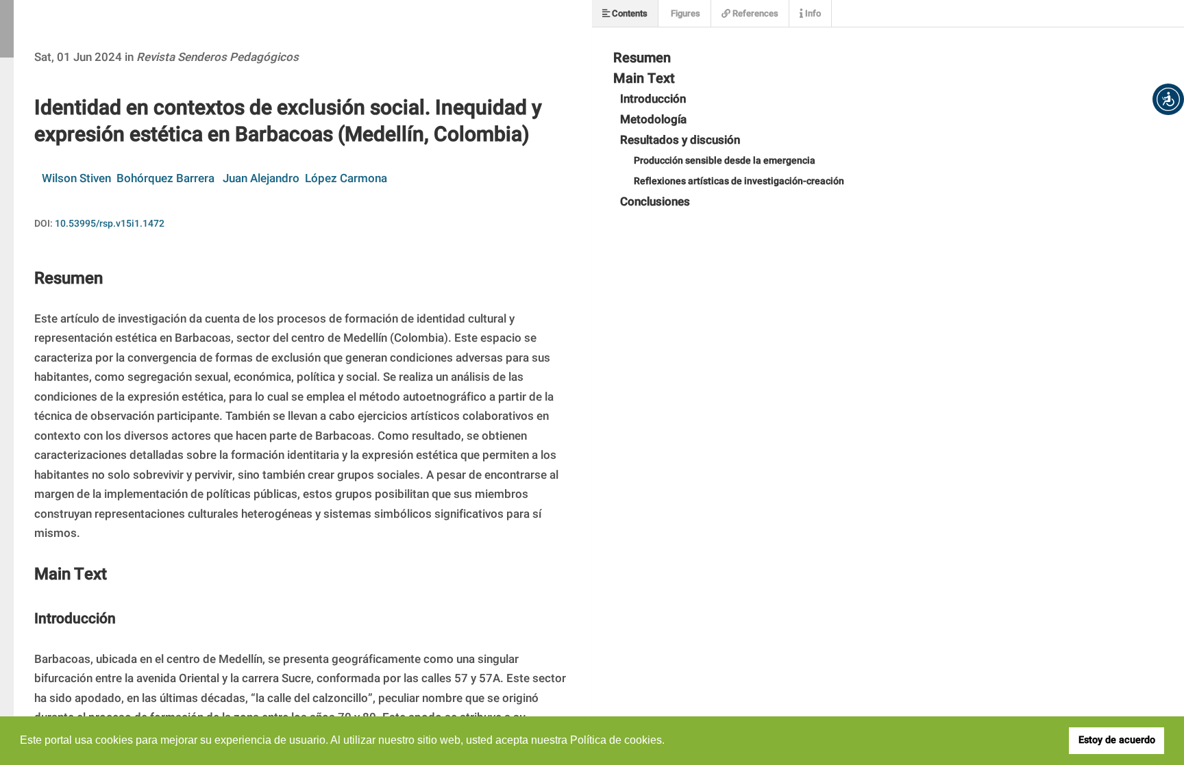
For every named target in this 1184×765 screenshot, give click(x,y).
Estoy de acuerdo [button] (1116, 740)
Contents (629, 13)
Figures (684, 13)
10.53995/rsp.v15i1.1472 (109, 223)
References (754, 13)
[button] (1168, 99)
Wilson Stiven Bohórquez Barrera (128, 178)
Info (812, 13)
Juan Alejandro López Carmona (305, 178)
